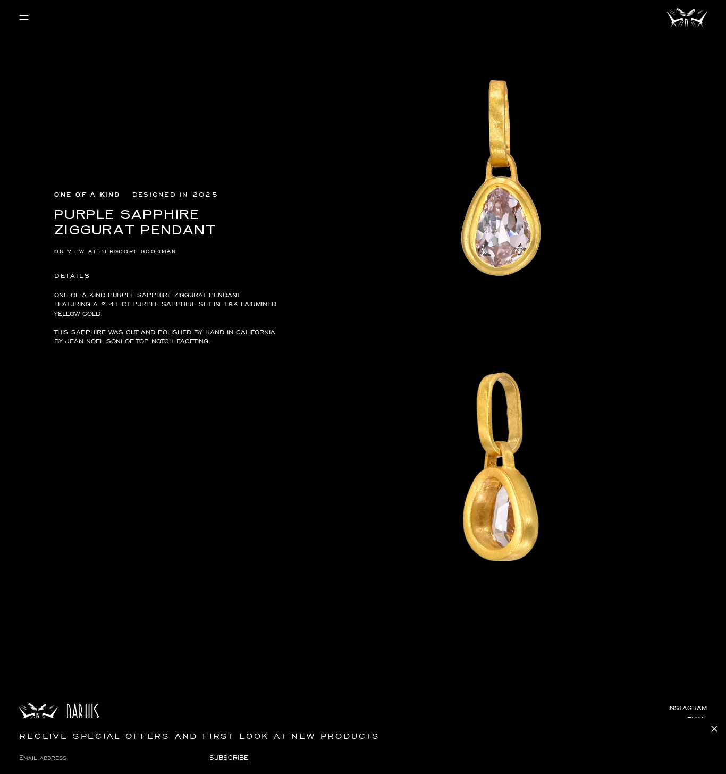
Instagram (687, 708)
